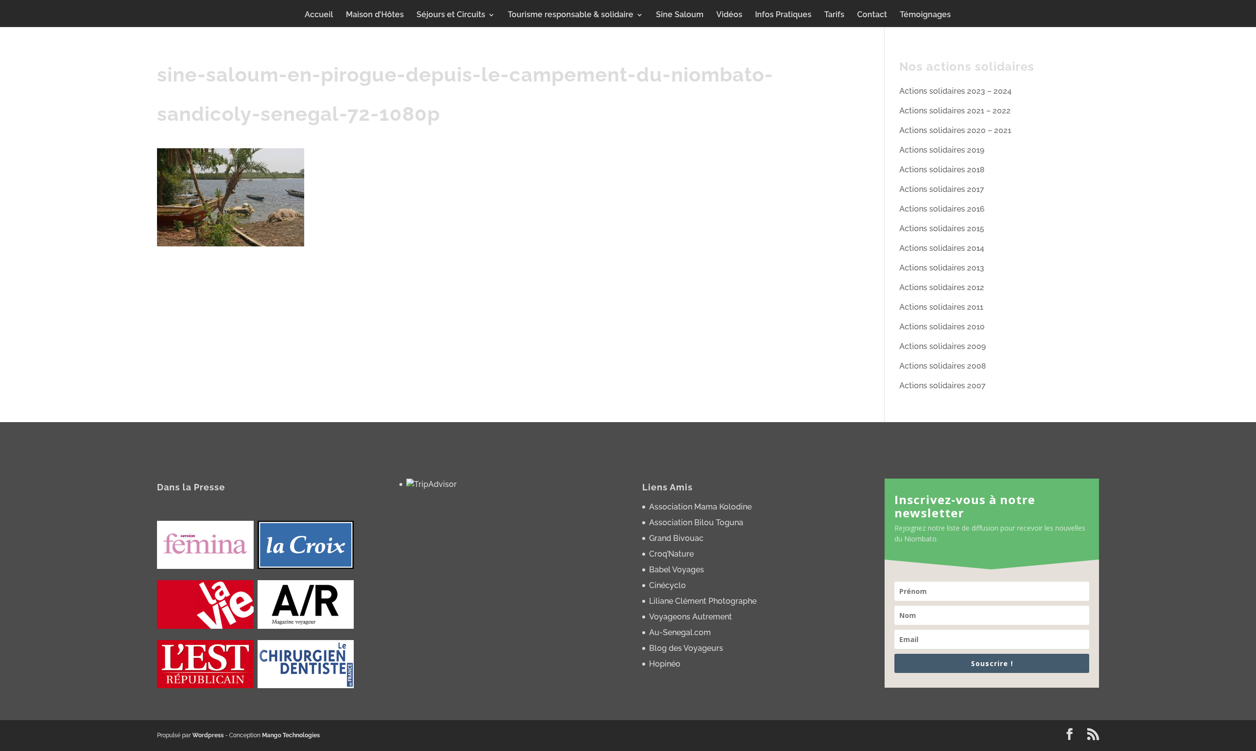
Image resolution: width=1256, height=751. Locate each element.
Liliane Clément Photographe (703, 601)
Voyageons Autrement (690, 616)
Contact (872, 15)
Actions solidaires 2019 (941, 150)
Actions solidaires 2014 (941, 248)
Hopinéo (664, 664)
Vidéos (729, 15)
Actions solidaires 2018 (942, 169)
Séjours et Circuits (451, 15)
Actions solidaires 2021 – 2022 (955, 110)
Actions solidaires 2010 (942, 326)
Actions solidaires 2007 (942, 385)
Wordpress (208, 735)
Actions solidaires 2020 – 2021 (955, 130)
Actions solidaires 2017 (941, 189)
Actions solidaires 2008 (942, 366)
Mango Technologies (291, 735)
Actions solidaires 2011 (941, 307)
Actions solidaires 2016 (942, 209)
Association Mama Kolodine (700, 506)
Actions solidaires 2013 (941, 267)
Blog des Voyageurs (686, 648)
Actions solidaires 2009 (942, 346)
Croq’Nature (671, 554)
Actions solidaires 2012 (941, 287)
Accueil (319, 15)
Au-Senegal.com (680, 632)
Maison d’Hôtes (375, 15)
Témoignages (925, 15)
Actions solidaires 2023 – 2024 (955, 91)
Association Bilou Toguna (696, 522)
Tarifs (834, 15)
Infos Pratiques (783, 15)
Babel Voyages (676, 569)
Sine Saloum (680, 15)
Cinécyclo (667, 585)
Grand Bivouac (676, 538)
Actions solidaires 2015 (941, 228)
